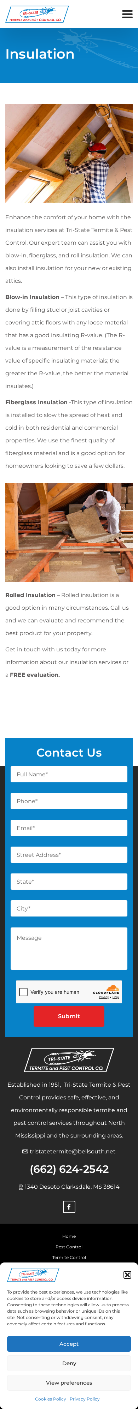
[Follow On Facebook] (69, 1207)
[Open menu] (127, 14)
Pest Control (69, 1246)
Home (69, 1236)
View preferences (69, 1382)
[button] (127, 1274)
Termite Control (69, 1257)
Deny (69, 1363)
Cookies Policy (50, 1399)
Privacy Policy (85, 1399)
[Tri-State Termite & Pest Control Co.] (33, 1275)
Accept (69, 1344)
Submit (69, 1016)
